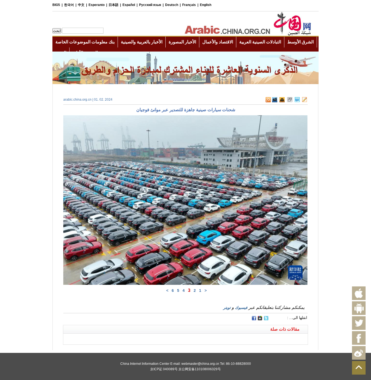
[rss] (268, 101)
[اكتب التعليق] (297, 101)
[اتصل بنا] (304, 101)
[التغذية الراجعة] (274, 101)
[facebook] (254, 318)
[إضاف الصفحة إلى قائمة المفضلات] (290, 101)
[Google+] (260, 319)
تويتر (227, 307)
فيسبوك (241, 307)
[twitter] (266, 319)
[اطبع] (282, 101)
